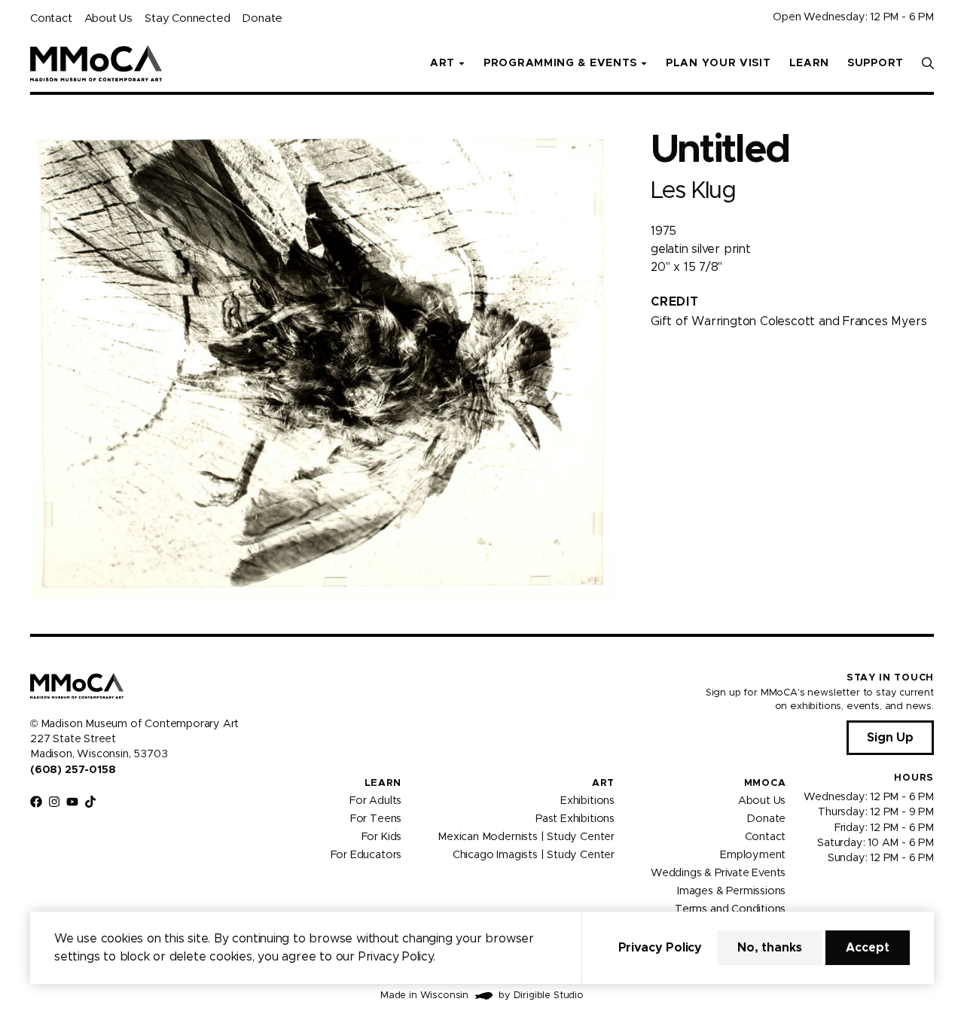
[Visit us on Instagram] (54, 802)
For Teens (375, 819)
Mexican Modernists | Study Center (526, 837)
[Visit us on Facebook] (36, 802)
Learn (809, 63)
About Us (108, 18)
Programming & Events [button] (560, 63)
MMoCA (765, 783)
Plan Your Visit (718, 63)
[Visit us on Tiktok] (90, 802)
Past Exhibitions (575, 819)
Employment (753, 855)
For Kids (382, 837)
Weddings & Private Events (718, 873)
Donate (262, 18)
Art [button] (442, 63)
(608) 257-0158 (72, 770)
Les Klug (693, 190)
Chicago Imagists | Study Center (534, 855)
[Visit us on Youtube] (72, 802)
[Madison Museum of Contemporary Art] (96, 63)
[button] (928, 63)
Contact (51, 18)
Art (603, 783)
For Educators (366, 855)
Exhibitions (587, 801)
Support (875, 63)
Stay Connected (187, 18)
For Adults (375, 801)
